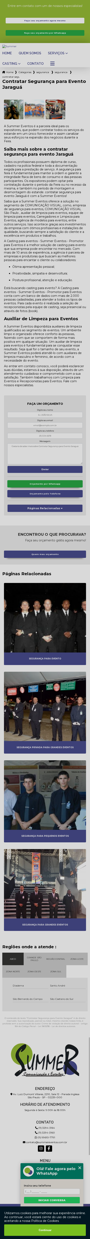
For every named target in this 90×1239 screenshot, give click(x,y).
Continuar (45, 1230)
